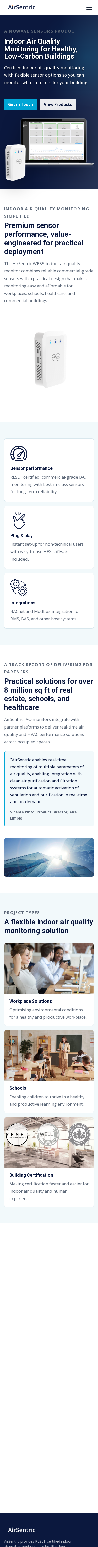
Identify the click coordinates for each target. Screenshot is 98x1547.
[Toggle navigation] (89, 8)
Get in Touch (20, 104)
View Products (58, 104)
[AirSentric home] (21, 7)
